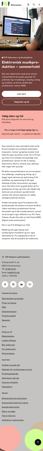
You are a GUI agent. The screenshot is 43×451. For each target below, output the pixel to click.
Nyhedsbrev (7, 386)
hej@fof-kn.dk (13, 272)
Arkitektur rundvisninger (13, 420)
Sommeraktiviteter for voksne (15, 402)
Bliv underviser (8, 345)
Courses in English (10, 382)
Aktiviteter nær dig (10, 378)
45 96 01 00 (10, 269)
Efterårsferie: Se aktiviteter (14, 398)
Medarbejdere (8, 336)
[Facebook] (5, 284)
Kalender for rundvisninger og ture (17, 369)
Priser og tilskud (9, 303)
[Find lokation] (28, 4)
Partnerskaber (8, 353)
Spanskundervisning (10, 407)
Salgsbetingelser (9, 311)
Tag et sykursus (8, 415)
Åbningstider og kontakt (13, 298)
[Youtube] (30, 284)
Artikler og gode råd (11, 365)
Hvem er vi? (7, 332)
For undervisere (9, 349)
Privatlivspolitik (9, 316)
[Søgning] (34, 4)
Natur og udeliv (8, 411)
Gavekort (6, 320)
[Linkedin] (21, 284)
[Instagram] (13, 284)
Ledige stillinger (9, 340)
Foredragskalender (10, 373)
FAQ (4, 307)
